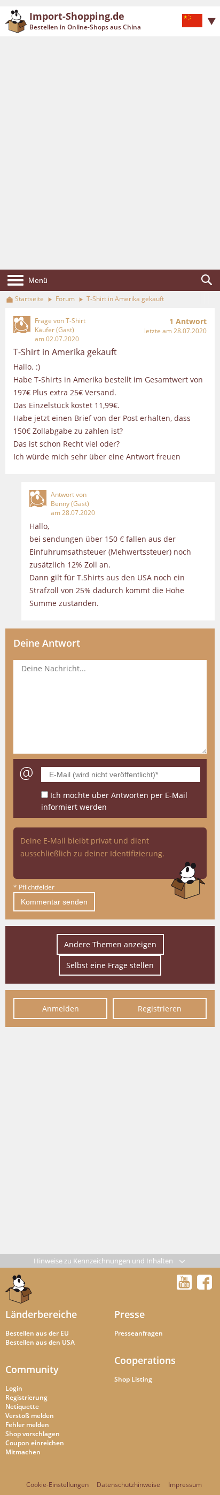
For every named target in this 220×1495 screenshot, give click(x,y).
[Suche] (206, 280)
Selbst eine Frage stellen (110, 965)
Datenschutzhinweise (128, 1484)
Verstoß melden (29, 1415)
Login (13, 1388)
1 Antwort (188, 321)
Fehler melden (27, 1424)
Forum (65, 298)
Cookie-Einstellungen (57, 1484)
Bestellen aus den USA (40, 1342)
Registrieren (160, 1008)
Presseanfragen (138, 1333)
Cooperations (145, 1360)
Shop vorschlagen (32, 1433)
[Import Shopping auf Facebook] (204, 1286)
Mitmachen (23, 1451)
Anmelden (60, 1008)
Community (32, 1369)
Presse (129, 1314)
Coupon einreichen (34, 1442)
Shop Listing (133, 1379)
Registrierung (26, 1397)
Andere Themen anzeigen (110, 944)
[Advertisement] (110, 153)
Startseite (29, 298)
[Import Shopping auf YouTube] (186, 1286)
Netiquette (22, 1406)
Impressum (185, 1484)
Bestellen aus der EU (37, 1333)
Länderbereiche (41, 1314)
